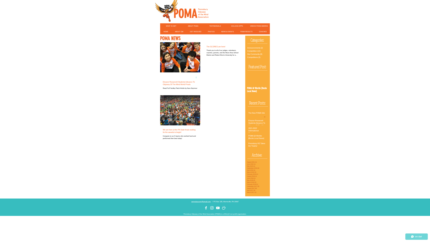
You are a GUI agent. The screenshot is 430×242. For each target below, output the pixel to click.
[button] (179, 31)
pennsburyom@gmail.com (201, 202)
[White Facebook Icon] (206, 208)
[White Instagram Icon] (212, 208)
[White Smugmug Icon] (224, 208)
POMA (185, 13)
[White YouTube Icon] (218, 208)
